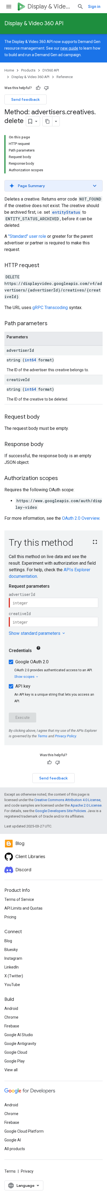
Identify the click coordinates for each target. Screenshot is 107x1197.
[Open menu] (8, 6)
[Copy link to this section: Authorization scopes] (63, 478)
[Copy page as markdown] (47, 121)
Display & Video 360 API (33, 23)
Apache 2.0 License (86, 805)
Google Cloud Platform (24, 1131)
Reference (65, 77)
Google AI (12, 1140)
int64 (30, 359)
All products (14, 1149)
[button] (53, 185)
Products (28, 70)
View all (11, 1070)
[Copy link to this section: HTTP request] (44, 265)
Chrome (11, 1017)
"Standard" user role (27, 236)
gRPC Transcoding (50, 307)
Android (11, 1008)
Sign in (94, 6)
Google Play (14, 1061)
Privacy (27, 1171)
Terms (10, 1171)
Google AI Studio (18, 1035)
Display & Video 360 (50, 6)
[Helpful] (38, 88)
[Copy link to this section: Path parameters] (52, 324)
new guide (69, 48)
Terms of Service (19, 899)
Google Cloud (15, 1052)
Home (9, 70)
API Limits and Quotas (23, 908)
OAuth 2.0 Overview (80, 518)
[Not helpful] (46, 88)
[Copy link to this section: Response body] (48, 444)
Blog (8, 941)
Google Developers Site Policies (60, 811)
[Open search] (80, 6)
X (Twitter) (13, 976)
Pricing (10, 917)
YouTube (12, 984)
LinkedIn (11, 967)
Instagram (13, 958)
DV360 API (51, 70)
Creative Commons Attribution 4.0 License (67, 800)
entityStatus (66, 212)
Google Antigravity (20, 1043)
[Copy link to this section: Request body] (45, 417)
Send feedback (25, 99)
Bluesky (11, 949)
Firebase (11, 1026)
